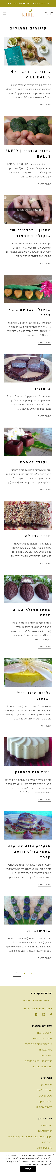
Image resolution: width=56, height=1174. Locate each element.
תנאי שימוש (46, 1125)
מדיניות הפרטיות (39, 1164)
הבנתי (28, 1169)
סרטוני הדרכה (45, 1055)
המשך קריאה (44, 105)
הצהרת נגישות (45, 1131)
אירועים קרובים (44, 1033)
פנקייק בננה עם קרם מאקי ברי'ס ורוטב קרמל (29, 851)
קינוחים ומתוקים (44, 1107)
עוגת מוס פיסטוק (33, 772)
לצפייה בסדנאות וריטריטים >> (37, 1000)
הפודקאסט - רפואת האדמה (38, 1061)
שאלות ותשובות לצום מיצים (38, 1044)
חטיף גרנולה (38, 535)
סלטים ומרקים (45, 1101)
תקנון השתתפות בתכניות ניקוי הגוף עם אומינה (29, 1136)
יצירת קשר (47, 1142)
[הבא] (39, 973)
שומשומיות (39, 930)
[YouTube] (36, 1014)
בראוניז (43, 388)
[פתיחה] (52, 13)
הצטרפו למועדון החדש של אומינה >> (28, 3)
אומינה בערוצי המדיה (42, 1038)
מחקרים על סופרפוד (42, 1066)
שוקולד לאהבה (35, 462)
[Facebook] (51, 1014)
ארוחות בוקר (46, 1085)
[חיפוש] (46, 13)
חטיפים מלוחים (44, 1090)
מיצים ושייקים (45, 1096)
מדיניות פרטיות (44, 1148)
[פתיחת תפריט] (4, 13)
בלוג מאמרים (45, 1050)
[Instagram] (43, 1014)
